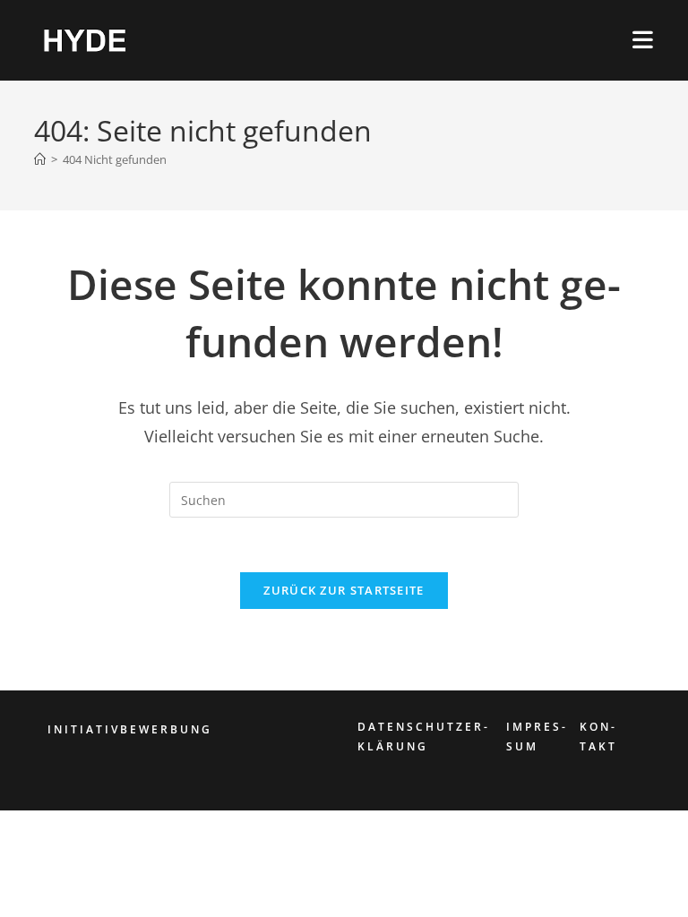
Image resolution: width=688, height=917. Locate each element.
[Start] (40, 159)
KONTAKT (598, 736)
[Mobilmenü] (643, 39)
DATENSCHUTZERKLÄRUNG (422, 736)
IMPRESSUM (535, 736)
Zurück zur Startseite (343, 590)
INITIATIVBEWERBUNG (129, 729)
